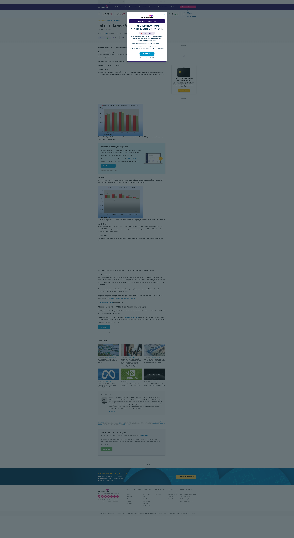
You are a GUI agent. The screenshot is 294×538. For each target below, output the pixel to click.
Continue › (147, 54)
